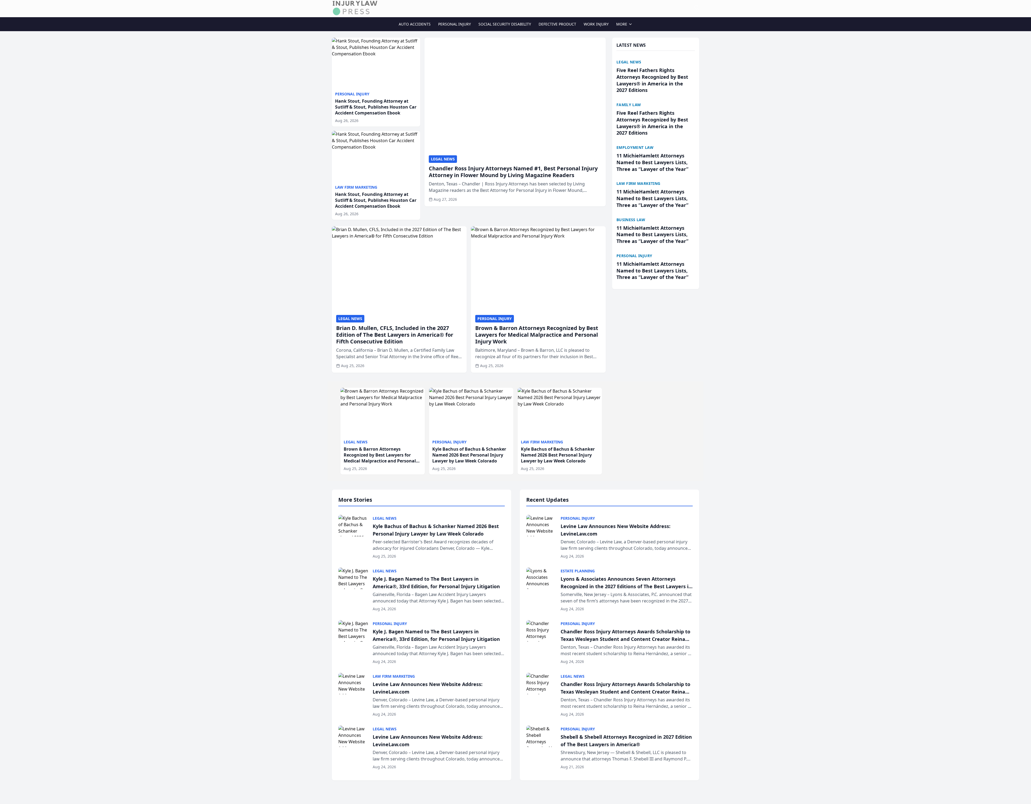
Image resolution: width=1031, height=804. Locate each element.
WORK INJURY (596, 24)
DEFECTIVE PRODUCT (557, 24)
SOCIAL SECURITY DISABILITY (504, 24)
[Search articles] (696, 7)
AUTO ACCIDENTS (415, 24)
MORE (621, 24)
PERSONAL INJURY (454, 24)
